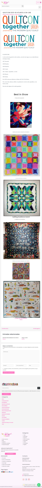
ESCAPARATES (4, 402)
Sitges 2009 (25, 337)
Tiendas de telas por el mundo (7, 422)
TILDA (3, 424)
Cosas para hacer (5, 400)
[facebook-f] (26, 479)
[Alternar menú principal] (40, 7)
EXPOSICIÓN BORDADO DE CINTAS (10, 337)
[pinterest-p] (29, 479)
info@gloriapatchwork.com (28, 475)
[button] (38, 484)
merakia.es (40, 486)
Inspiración (4, 412)
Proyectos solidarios (5, 419)
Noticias (4, 14)
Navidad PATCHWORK (6, 414)
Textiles (3, 420)
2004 (3, 399)
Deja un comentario (10, 14)
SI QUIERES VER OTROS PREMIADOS (21, 318)
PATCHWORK (4, 417)
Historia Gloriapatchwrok (6, 410)
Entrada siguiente (37, 328)
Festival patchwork (5, 409)
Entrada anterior (4, 328)
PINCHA (21, 319)
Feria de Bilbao (4, 405)
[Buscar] (38, 388)
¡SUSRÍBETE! (10, 453)
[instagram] (23, 479)
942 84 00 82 (26, 474)
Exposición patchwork (6, 404)
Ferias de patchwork (5, 407)
